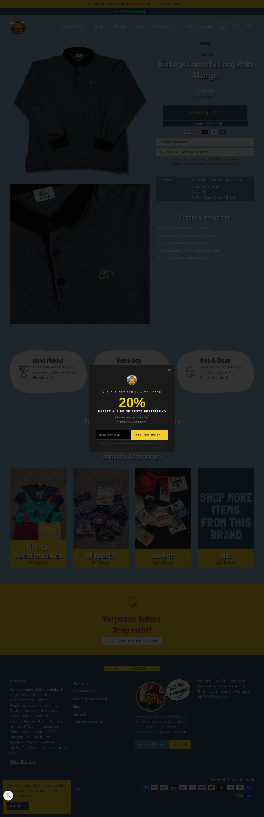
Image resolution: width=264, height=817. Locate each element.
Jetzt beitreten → (149, 434)
